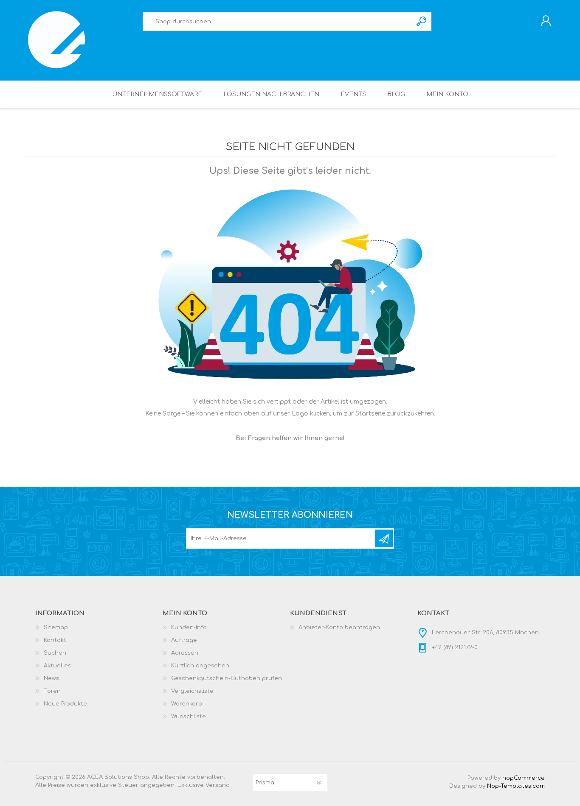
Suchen (421, 21)
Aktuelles (57, 666)
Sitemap (56, 627)
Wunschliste (188, 717)
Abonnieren (384, 538)
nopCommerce (523, 778)
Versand (218, 785)
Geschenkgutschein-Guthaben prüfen (226, 678)
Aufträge (184, 640)
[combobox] (277, 21)
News (51, 678)
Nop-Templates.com (516, 786)
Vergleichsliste (192, 691)
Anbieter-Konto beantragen (339, 627)
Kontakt (55, 640)
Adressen (184, 653)
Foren (52, 691)
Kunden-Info (189, 627)
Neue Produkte (65, 704)
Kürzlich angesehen (200, 666)
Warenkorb (186, 704)
